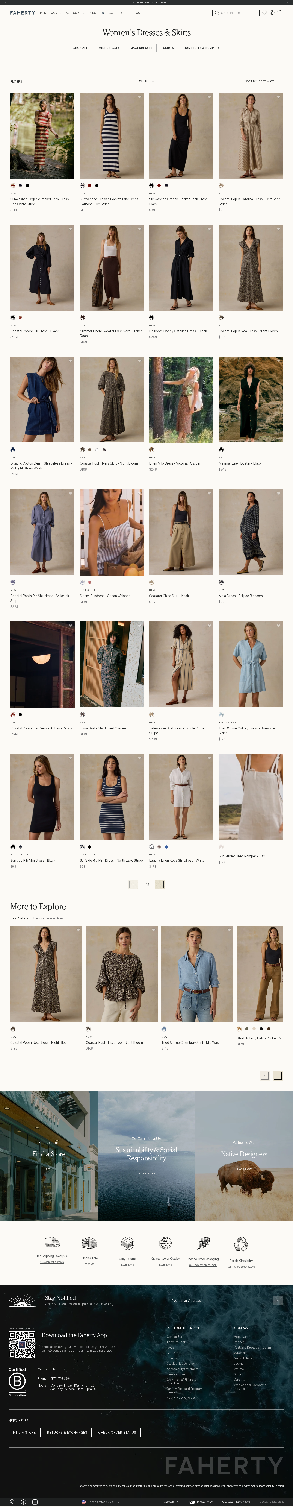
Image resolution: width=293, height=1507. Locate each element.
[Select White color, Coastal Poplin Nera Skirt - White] (97, 449)
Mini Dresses (109, 47)
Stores (238, 1374)
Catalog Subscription (181, 1364)
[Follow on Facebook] (23, 1502)
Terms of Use (176, 1374)
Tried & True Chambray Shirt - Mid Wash (191, 1042)
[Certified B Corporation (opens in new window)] (17, 1382)
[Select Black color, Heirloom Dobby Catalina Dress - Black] (151, 317)
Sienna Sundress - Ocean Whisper (105, 595)
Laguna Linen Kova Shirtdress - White (177, 860)
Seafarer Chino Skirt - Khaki (169, 595)
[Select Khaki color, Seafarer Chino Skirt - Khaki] (151, 582)
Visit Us (49, 1169)
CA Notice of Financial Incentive (182, 1381)
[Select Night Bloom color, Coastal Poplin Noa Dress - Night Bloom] (221, 317)
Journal (239, 1364)
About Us (240, 1337)
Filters (16, 81)
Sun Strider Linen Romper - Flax (242, 856)
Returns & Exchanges (67, 1432)
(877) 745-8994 (61, 1378)
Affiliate (239, 1369)
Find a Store (24, 1432)
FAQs (170, 1347)
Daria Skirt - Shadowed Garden (103, 728)
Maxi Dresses (142, 47)
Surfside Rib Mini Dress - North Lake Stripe (111, 860)
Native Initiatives (245, 1358)
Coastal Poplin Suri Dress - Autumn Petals (41, 728)
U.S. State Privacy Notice (236, 1501)
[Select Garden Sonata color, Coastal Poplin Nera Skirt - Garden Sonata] (104, 449)
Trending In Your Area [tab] (48, 918)
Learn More (146, 1173)
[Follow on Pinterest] (12, 1502)
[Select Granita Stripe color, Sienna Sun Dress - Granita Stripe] (89, 582)
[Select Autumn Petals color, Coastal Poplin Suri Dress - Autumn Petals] (20, 317)
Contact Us (174, 1337)
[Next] (287, 2)
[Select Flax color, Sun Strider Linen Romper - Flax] (221, 846)
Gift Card (173, 1353)
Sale (124, 13)
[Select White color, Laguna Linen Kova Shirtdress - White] (151, 846)
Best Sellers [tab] (19, 918)
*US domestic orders (52, 1262)
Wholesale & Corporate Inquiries (250, 1387)
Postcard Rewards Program (253, 1347)
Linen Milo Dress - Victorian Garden (175, 463)
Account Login (177, 1342)
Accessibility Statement (182, 1369)
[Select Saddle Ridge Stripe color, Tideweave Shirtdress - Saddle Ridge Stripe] (151, 714)
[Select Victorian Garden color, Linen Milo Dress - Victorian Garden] (151, 449)
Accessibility (171, 1501)
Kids (92, 13)
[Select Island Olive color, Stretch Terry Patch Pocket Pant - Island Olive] (246, 1029)
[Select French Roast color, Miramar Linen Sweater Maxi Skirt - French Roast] (82, 317)
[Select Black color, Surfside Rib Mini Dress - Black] (12, 846)
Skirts (168, 47)
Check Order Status (117, 1432)
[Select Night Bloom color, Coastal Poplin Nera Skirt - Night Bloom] (82, 449)
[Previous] (6, 2)
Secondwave (248, 1266)
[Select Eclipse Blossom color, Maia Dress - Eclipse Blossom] (221, 582)
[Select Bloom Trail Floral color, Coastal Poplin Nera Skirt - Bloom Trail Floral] (89, 449)
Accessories (75, 13)
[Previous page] (133, 884)
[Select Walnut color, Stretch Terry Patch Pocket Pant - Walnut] (268, 1029)
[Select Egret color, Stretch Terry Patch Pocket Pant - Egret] (254, 1029)
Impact (239, 1342)
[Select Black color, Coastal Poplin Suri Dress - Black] (12, 317)
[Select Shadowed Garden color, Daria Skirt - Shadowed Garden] (82, 714)
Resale (111, 13)
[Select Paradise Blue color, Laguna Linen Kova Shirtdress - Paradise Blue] (166, 846)
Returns (172, 1358)
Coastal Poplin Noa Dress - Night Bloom (248, 331)
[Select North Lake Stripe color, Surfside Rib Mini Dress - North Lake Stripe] (20, 846)
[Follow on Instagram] (35, 1502)
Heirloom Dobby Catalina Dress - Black (178, 331)
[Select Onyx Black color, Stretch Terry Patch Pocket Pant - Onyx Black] (261, 1029)
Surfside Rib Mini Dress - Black (32, 860)
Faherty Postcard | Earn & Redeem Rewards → (146, 2)
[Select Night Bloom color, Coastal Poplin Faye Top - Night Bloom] (88, 1029)
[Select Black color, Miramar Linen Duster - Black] (221, 449)
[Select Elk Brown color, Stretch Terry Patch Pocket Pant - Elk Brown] (239, 1029)
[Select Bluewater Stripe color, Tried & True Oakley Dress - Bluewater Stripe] (221, 714)
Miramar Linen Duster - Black (240, 463)
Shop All (80, 47)
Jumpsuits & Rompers (202, 47)
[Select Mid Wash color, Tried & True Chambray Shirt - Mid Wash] (163, 1029)
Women (56, 13)
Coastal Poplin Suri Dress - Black (34, 331)
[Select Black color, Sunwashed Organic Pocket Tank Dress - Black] (27, 185)
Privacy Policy (205, 1501)
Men (43, 13)
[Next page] (160, 884)
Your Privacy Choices (181, 1397)
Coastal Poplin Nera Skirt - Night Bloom (109, 463)
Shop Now (244, 1169)
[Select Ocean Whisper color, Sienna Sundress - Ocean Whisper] (82, 582)
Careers (239, 1380)
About (137, 13)
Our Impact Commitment (203, 1265)
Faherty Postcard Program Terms (185, 1390)
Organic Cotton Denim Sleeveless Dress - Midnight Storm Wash (41, 465)
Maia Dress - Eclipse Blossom (241, 595)
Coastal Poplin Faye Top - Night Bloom (114, 1042)
